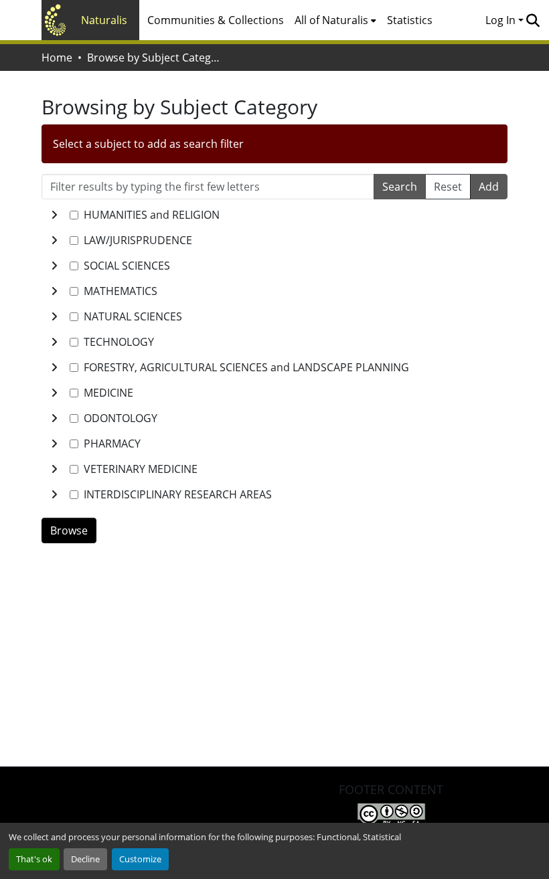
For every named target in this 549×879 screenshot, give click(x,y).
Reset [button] (448, 186)
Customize (140, 859)
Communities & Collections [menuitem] (215, 20)
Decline (85, 859)
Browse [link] (69, 530)
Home (57, 57)
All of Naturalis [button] (331, 20)
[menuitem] (335, 20)
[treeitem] (274, 240)
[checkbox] (74, 215)
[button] (532, 20)
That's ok (34, 859)
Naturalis (104, 20)
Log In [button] (501, 20)
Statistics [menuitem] (410, 20)
